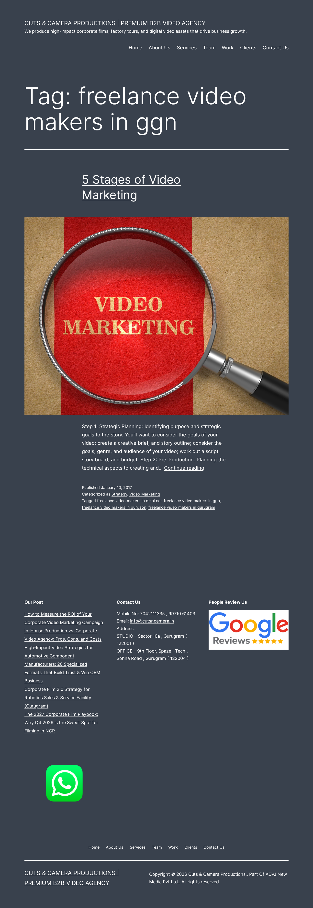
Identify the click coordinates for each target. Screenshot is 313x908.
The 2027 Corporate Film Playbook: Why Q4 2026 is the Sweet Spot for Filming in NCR (61, 722)
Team (209, 48)
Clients (248, 48)
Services (187, 48)
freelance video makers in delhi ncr (129, 500)
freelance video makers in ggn (192, 500)
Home (135, 48)
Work (228, 48)
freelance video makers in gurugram (181, 507)
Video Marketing (144, 494)
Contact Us (276, 48)
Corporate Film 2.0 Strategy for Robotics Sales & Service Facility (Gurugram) (57, 697)
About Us (159, 48)
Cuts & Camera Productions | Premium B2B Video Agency (115, 23)
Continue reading (184, 468)
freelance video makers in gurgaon (114, 507)
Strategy (119, 494)
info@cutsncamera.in (152, 620)
